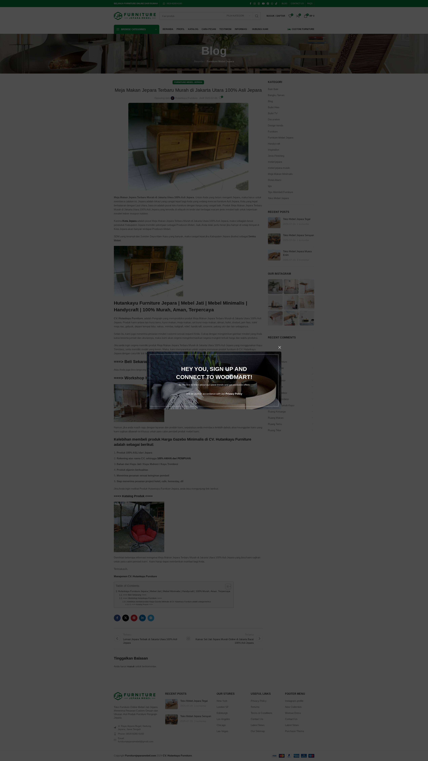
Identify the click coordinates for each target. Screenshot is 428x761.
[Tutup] (279, 347)
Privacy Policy (233, 393)
